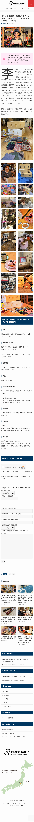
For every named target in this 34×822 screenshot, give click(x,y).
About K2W (21, 800)
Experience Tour (14, 800)
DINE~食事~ (5, 692)
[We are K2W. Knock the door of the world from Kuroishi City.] (17, 3)
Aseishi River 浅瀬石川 (8, 733)
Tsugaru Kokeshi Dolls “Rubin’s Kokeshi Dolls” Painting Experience (15, 660)
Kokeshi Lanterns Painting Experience (13, 665)
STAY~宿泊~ (5, 702)
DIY (9, 23)
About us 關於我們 (7, 718)
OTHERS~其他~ (6, 706)
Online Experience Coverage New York (13, 676)
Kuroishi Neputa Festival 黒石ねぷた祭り (13, 737)
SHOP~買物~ (5, 699)
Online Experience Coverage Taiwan (13, 680)
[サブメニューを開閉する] (31, 676)
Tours (13, 23)
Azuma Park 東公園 (7, 729)
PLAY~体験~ (5, 695)
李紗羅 (4, 23)
